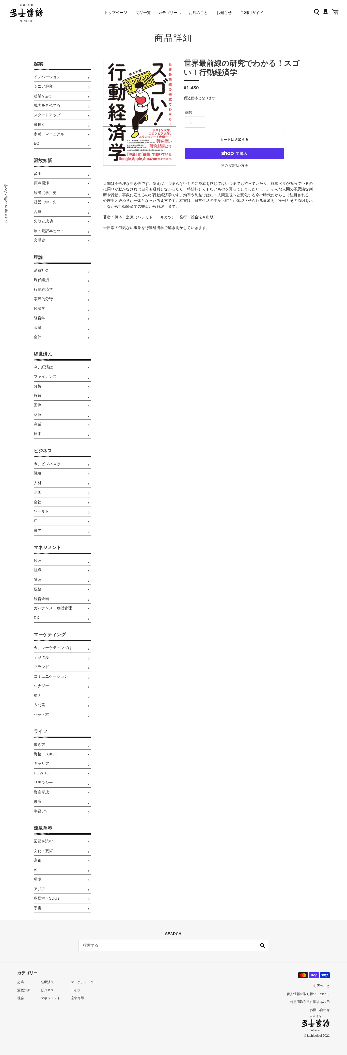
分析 (37, 386)
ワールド (41, 511)
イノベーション (47, 77)
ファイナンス (45, 376)
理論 (38, 257)
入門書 (39, 705)
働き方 (39, 744)
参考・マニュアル (49, 134)
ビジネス (43, 450)
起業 (38, 63)
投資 (37, 395)
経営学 (39, 318)
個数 (189, 112)
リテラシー (43, 782)
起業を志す (43, 96)
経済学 (39, 308)
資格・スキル (45, 754)
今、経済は (43, 367)
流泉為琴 (43, 828)
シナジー (41, 686)
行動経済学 (43, 289)
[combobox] (173, 945)
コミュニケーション (51, 676)
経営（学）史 (45, 202)
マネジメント (47, 547)
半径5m (40, 811)
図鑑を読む (43, 841)
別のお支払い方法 (234, 165)
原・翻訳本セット (49, 231)
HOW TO (42, 773)
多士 (37, 173)
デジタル (41, 657)
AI (35, 870)
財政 (37, 414)
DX (36, 617)
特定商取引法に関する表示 (310, 1002)
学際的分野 (43, 299)
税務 (37, 589)
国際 (37, 405)
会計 (37, 337)
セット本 (41, 714)
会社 (37, 502)
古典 (37, 211)
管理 (37, 579)
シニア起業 (43, 86)
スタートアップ (47, 115)
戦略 (37, 473)
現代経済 (41, 280)
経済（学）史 (45, 192)
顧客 (37, 695)
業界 (37, 530)
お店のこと (321, 986)
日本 (37, 433)
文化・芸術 (43, 851)
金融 (37, 327)
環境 (37, 879)
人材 (37, 483)
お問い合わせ (320, 1010)
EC (36, 143)
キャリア (41, 763)
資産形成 (41, 792)
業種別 (39, 124)
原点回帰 (41, 183)
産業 (37, 424)
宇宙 (37, 908)
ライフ (41, 731)
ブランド (41, 666)
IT (35, 521)
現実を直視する (47, 105)
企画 (37, 492)
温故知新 (43, 160)
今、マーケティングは (53, 647)
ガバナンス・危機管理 (53, 608)
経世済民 (43, 353)
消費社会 (41, 270)
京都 (37, 860)
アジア (39, 889)
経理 (37, 560)
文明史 (39, 240)
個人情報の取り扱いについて (308, 994)
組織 (37, 570)
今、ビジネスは (47, 464)
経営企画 (41, 598)
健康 (37, 801)
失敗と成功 (43, 221)
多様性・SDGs (46, 898)
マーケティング (50, 634)
